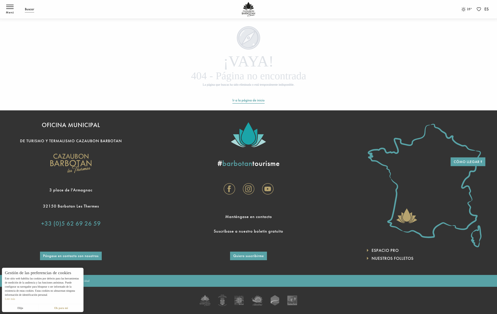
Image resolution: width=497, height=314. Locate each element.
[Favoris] (479, 9)
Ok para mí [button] (61, 308)
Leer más (10, 298)
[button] (29, 9)
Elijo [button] (20, 308)
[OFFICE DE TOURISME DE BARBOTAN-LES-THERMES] (248, 9)
